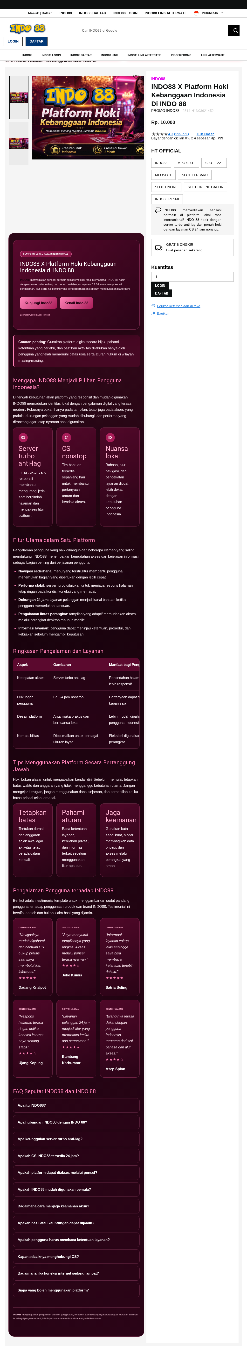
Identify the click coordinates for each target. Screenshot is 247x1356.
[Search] (234, 30)
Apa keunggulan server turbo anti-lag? (50, 1139)
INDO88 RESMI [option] (167, 199)
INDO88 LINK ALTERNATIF (166, 13)
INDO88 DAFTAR (92, 13)
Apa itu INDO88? (32, 1105)
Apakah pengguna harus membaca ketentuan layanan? (64, 1240)
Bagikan (163, 313)
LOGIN (160, 286)
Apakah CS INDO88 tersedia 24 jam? (48, 1156)
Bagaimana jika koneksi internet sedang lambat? (58, 1273)
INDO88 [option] (161, 163)
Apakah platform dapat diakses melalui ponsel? (57, 1172)
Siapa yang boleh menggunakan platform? (53, 1290)
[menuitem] (27, 55)
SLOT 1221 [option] (214, 163)
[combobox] (159, 30)
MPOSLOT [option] (163, 175)
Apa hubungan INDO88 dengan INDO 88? (52, 1122)
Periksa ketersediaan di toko (178, 306)
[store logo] (27, 29)
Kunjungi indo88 (38, 303)
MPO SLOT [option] (186, 163)
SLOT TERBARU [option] (195, 175)
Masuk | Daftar (40, 13)
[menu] (123, 55)
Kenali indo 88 (76, 303)
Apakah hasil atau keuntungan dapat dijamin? (56, 1223)
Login (13, 41)
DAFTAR (161, 293)
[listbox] (192, 181)
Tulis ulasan (205, 134)
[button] (18, 97)
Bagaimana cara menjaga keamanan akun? (53, 1206)
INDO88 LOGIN (125, 13)
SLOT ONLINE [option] (166, 187)
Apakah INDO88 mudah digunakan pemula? (54, 1189)
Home (9, 61)
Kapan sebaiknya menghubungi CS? (48, 1257)
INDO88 (66, 13)
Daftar (36, 41)
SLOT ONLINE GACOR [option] (205, 187)
